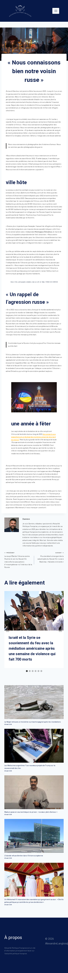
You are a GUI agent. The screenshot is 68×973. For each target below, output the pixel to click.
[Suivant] (60, 629)
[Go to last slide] (7, 629)
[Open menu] (55, 11)
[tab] (27, 671)
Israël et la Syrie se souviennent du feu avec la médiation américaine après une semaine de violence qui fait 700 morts (32, 648)
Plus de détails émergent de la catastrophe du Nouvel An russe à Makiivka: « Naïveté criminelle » (51, 557)
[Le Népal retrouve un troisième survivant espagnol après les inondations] (34, 702)
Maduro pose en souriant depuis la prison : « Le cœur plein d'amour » (30, 812)
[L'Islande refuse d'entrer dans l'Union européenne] (34, 836)
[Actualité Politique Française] (20, 10)
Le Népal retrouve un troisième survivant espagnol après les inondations (32, 722)
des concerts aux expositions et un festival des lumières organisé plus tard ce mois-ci (33, 437)
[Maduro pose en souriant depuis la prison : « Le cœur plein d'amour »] (34, 792)
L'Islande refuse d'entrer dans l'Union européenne (23, 856)
